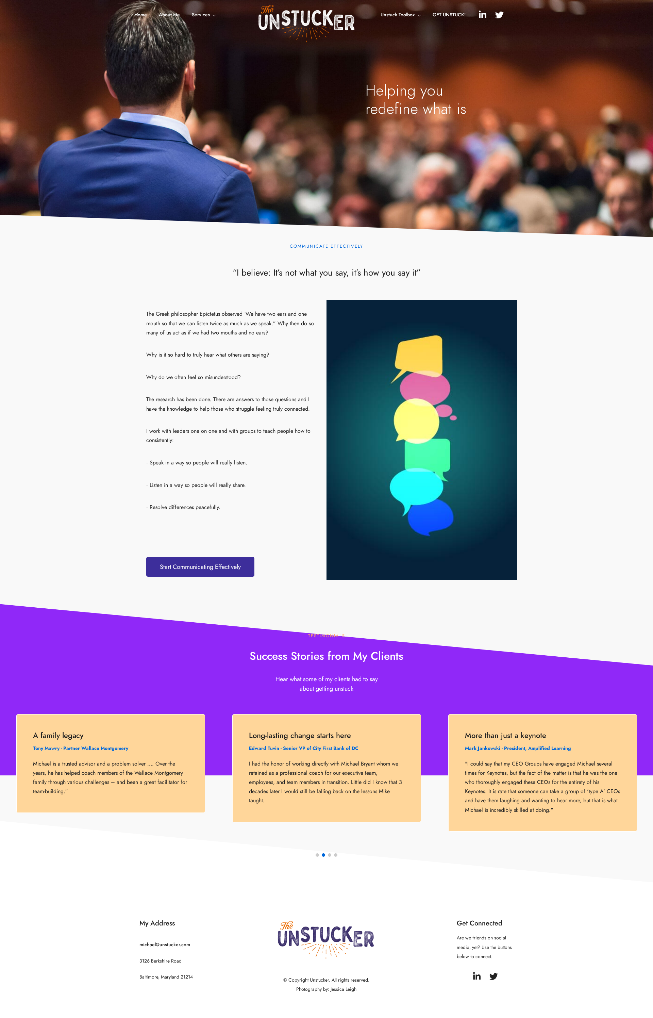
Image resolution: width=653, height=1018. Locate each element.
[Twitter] (499, 14)
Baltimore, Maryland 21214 (166, 977)
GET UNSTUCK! (449, 15)
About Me (169, 15)
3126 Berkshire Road (160, 961)
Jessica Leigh (343, 989)
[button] (200, 567)
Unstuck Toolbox (398, 15)
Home (140, 15)
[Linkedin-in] (482, 14)
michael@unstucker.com (164, 944)
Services (201, 15)
